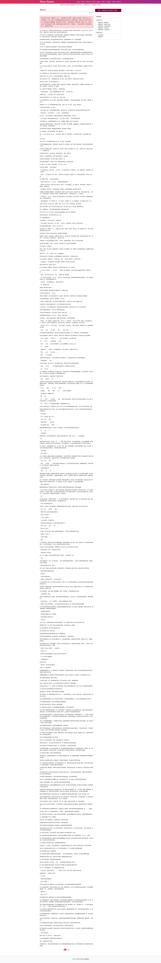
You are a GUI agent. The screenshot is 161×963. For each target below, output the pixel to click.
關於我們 (119, 1)
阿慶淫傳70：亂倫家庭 (103, 22)
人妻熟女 (78, 1)
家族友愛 (89, 1)
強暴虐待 (109, 1)
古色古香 (94, 1)
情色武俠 (84, 1)
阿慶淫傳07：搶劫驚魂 (103, 27)
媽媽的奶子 (100, 36)
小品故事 (114, 1)
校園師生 (99, 1)
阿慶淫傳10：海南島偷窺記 (104, 26)
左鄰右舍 (104, 1)
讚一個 (68, 949)
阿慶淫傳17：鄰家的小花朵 (104, 24)
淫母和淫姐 (100, 35)
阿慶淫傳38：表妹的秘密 (103, 29)
